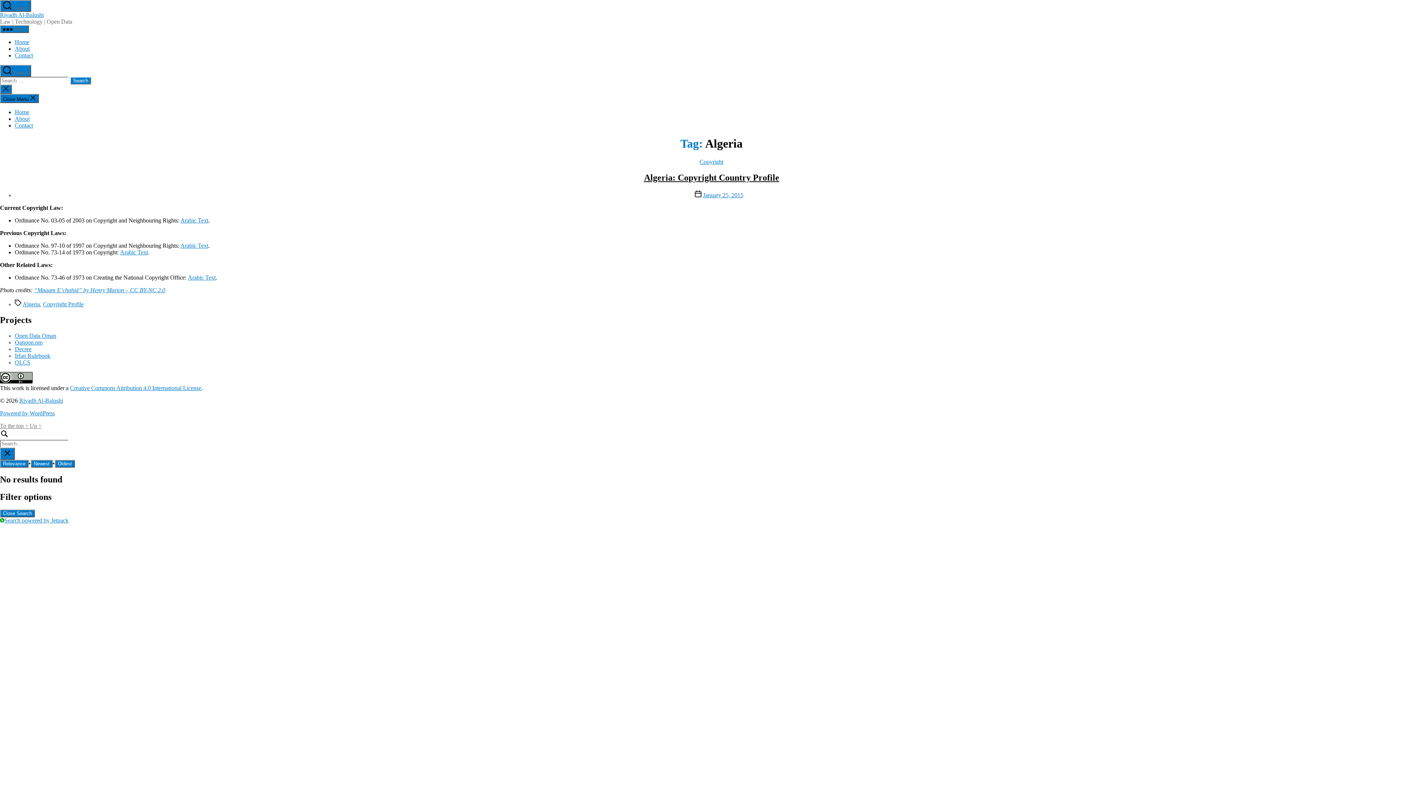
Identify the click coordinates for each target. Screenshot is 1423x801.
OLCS (22, 362)
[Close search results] (7, 454)
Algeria (31, 304)
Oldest (65, 464)
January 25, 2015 (723, 195)
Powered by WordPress (27, 413)
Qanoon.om (29, 342)
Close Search (17, 513)
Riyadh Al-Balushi (22, 15)
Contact (24, 55)
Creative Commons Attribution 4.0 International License (135, 388)
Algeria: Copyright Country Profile (711, 177)
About (22, 49)
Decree (23, 349)
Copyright (711, 162)
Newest (42, 464)
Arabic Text (194, 220)
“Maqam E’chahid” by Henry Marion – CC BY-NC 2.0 (99, 290)
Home (22, 42)
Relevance (14, 464)
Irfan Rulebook (32, 356)
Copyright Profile (63, 304)
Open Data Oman (35, 336)
